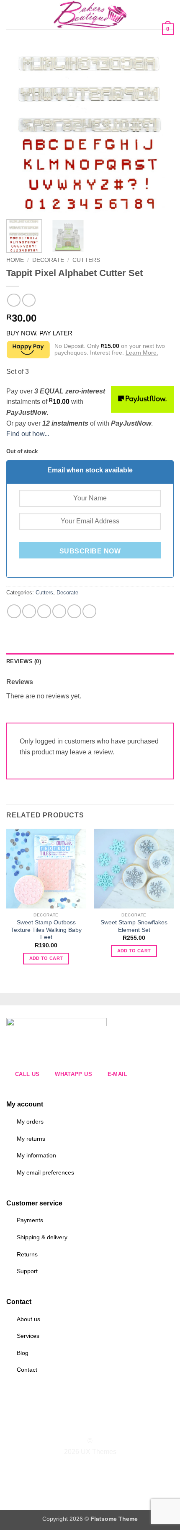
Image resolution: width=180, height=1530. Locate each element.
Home (15, 260)
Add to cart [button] (46, 958)
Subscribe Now (90, 551)
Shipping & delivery (42, 1237)
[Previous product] (28, 300)
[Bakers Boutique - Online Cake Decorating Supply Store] (90, 14)
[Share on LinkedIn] (89, 611)
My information (36, 1155)
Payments (30, 1220)
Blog (22, 1353)
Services (28, 1335)
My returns (31, 1138)
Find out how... (27, 433)
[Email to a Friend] (59, 611)
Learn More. (142, 352)
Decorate (48, 260)
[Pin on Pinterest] (74, 611)
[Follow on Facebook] (74, 1426)
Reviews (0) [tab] (23, 661)
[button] (11, 14)
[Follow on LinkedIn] (105, 1426)
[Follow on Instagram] (85, 1426)
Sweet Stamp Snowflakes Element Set (133, 926)
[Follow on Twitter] (95, 1426)
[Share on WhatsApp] (14, 611)
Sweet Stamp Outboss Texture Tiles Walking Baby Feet (46, 929)
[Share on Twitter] (44, 611)
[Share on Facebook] (29, 611)
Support (27, 1271)
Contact (27, 1369)
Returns (27, 1254)
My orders (30, 1121)
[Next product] (13, 300)
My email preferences (45, 1172)
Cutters (86, 260)
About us (28, 1319)
